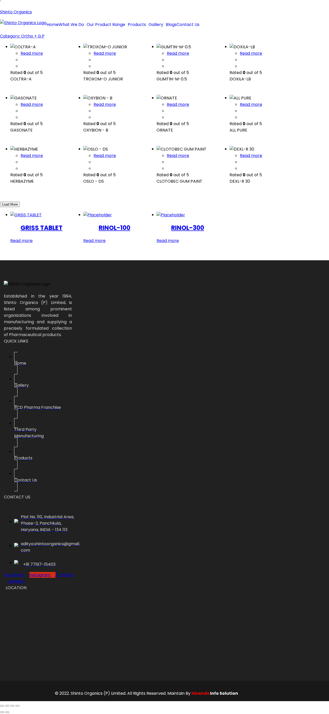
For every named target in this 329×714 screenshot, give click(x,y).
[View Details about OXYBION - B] (95, 117)
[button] (73, 25)
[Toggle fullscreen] (7, 706)
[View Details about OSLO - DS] (95, 168)
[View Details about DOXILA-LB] (241, 66)
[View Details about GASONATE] (22, 117)
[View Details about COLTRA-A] (22, 66)
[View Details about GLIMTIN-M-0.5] (168, 66)
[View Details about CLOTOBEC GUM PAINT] (168, 168)
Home (53, 25)
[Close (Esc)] (17, 706)
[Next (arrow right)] (7, 712)
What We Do (71, 25)
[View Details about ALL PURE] (241, 117)
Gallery (156, 25)
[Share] (12, 706)
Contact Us (188, 25)
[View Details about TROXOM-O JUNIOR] (95, 66)
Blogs (171, 25)
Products (137, 25)
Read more (32, 53)
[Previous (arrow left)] (2, 712)
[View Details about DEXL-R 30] (241, 168)
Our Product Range (106, 25)
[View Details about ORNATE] (168, 117)
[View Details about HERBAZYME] (22, 168)
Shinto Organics (16, 12)
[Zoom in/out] (2, 706)
